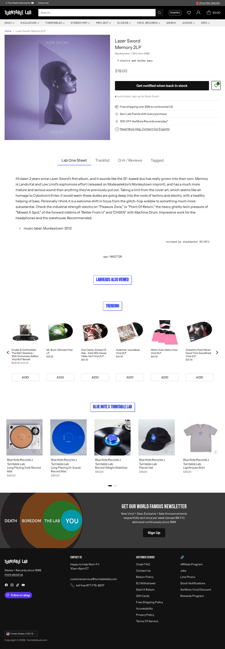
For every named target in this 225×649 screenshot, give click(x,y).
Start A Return (145, 589)
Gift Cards (142, 596)
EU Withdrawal (145, 583)
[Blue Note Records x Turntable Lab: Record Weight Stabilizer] (112, 437)
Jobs (183, 570)
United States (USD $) (21, 633)
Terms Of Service (147, 621)
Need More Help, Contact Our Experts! (145, 129)
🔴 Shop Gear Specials (208, 2)
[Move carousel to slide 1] (110, 485)
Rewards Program (192, 596)
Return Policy (144, 577)
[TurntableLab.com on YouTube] (23, 585)
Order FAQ (143, 564)
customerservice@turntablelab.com (93, 579)
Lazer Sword (127, 41)
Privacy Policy (145, 615)
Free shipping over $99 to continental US (146, 107)
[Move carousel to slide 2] (115, 485)
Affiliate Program (191, 564)
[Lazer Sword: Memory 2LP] (57, 87)
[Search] (159, 12)
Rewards (175, 12)
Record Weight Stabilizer (111, 467)
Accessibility (144, 608)
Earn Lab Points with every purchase (143, 114)
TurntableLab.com (36, 640)
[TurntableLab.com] (19, 12)
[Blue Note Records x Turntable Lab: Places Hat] (156, 437)
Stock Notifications (192, 583)
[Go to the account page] (198, 12)
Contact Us (143, 570)
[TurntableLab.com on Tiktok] (17, 585)
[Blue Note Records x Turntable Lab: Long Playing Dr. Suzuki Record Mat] (68, 437)
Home (8, 31)
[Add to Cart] (39, 452)
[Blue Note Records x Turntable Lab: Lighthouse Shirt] (200, 437)
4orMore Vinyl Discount (195, 589)
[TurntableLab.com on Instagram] (12, 585)
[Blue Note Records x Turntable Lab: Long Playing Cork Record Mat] (24, 437)
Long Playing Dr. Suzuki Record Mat (66, 469)
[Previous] (5, 449)
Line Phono (187, 577)
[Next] (219, 449)
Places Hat (146, 467)
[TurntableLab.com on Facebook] (6, 585)
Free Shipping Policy (149, 602)
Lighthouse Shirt (194, 467)
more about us (14, 574)
